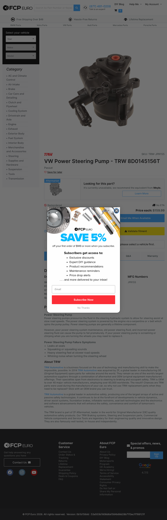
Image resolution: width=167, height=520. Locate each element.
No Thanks (83, 308)
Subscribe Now (83, 300)
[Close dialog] (116, 210)
